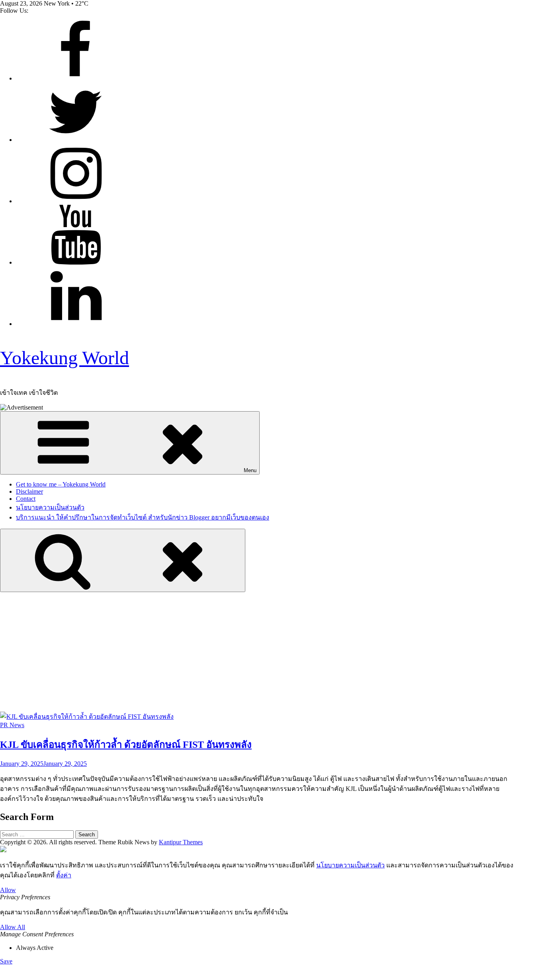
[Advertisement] (272, 652)
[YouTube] (75, 262)
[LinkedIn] (75, 323)
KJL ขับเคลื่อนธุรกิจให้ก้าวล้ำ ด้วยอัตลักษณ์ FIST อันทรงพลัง (126, 744)
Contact (25, 498)
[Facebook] (75, 78)
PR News (12, 725)
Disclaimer (29, 491)
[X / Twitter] (75, 139)
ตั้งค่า (63, 875)
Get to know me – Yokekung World (61, 484)
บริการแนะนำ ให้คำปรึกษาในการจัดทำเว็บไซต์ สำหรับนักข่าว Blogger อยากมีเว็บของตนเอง (142, 517)
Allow (8, 890)
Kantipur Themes (181, 842)
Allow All (12, 927)
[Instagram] (75, 201)
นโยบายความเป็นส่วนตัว (50, 507)
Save (6, 961)
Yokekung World (64, 357)
